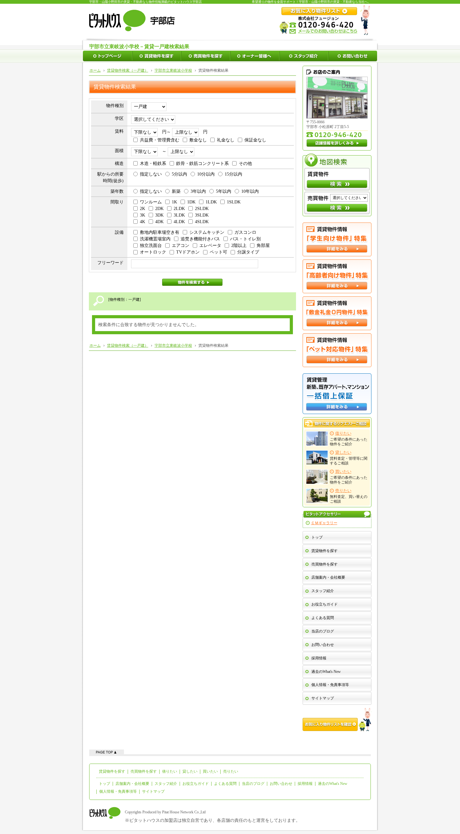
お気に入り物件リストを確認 (337, 719)
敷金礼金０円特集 (337, 313)
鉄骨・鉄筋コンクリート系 (202, 163)
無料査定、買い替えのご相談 (348, 496)
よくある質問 (322, 618)
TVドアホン (188, 252)
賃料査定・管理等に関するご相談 (348, 457)
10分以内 (206, 174)
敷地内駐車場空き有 (159, 232)
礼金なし (225, 140)
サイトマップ (322, 698)
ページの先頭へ (106, 752)
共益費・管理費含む (159, 140)
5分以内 (179, 174)
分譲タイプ (248, 252)
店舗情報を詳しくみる (337, 143)
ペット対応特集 (337, 350)
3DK (159, 215)
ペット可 (218, 252)
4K (142, 221)
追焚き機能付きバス (200, 239)
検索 (337, 184)
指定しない (151, 174)
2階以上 (239, 245)
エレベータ (210, 245)
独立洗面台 (151, 245)
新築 (176, 191)
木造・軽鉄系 (153, 163)
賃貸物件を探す (324, 551)
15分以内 (233, 174)
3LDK (179, 215)
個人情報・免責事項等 (330, 685)
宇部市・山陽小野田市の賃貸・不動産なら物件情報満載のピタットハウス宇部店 (145, 1)
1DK (191, 202)
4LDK (179, 221)
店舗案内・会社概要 (328, 577)
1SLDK (234, 202)
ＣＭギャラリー (324, 523)
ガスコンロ (245, 232)
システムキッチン (206, 232)
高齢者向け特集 (337, 276)
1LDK (211, 202)
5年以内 (223, 191)
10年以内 (250, 191)
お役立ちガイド (324, 604)
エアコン (180, 245)
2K (142, 208)
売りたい (230, 771)
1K (174, 202)
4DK (159, 221)
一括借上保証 (337, 393)
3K (142, 215)
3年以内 (198, 191)
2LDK (179, 208)
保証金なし (255, 140)
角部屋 (263, 245)
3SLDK (202, 215)
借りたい (169, 771)
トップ (317, 537)
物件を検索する (192, 282)
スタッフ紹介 (322, 591)
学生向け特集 (337, 239)
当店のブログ (322, 631)
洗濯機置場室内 (155, 239)
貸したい (189, 771)
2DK (159, 208)
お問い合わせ (322, 644)
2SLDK (202, 208)
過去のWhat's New (326, 671)
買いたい (210, 771)
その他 (245, 163)
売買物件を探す (324, 564)
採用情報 (318, 658)
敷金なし (198, 140)
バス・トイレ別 (245, 239)
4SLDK (202, 221)
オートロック (153, 252)
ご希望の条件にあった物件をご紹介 (348, 438)
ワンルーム (151, 202)
